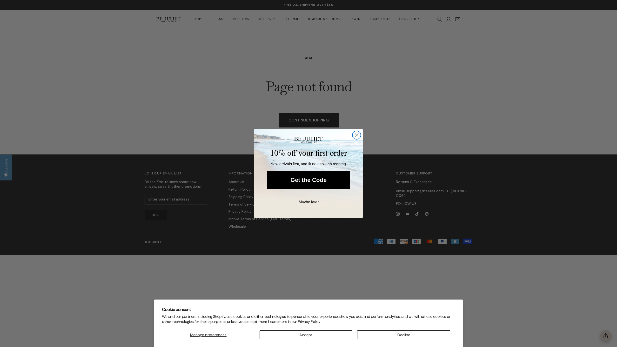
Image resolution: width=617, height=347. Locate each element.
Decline (403, 334)
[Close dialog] (356, 135)
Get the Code (308, 180)
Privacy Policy (309, 321)
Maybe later (309, 202)
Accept (306, 334)
